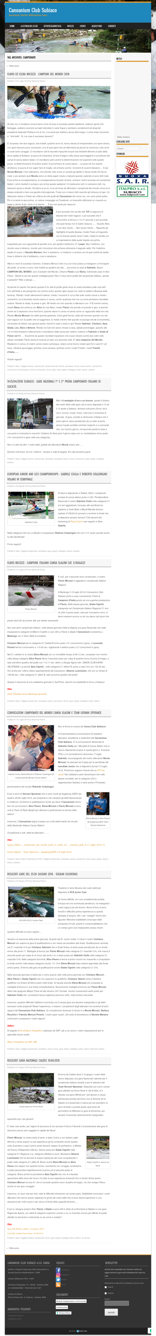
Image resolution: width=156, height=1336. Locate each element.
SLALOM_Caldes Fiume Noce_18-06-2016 (25, 1233)
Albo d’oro (97, 26)
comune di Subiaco (38, 369)
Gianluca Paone (38, 81)
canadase (69, 366)
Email (108, 1299)
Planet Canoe (77, 521)
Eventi (83, 26)
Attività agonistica (52, 26)
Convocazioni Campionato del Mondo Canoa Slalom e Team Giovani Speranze (54, 713)
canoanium (97, 366)
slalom (84, 369)
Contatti (112, 26)
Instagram (65, 1274)
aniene (31, 366)
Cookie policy (61, 1307)
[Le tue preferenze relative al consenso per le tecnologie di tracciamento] (151, 1331)
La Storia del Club (29, 26)
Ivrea (59, 369)
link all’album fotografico (30, 1030)
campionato (39, 366)
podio (78, 369)
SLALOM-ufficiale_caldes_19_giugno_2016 (25, 1228)
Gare (18, 366)
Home (12, 26)
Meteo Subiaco (123, 137)
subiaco (91, 369)
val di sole (86, 1237)
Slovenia (94, 1048)
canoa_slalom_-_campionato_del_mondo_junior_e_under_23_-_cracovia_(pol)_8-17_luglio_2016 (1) (56, 844)
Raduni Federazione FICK (31, 859)
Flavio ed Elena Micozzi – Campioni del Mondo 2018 (38, 74)
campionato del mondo (54, 366)
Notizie (70, 26)
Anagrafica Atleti (14, 1318)
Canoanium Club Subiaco (33, 10)
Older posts (12, 65)
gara (54, 369)
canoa (76, 366)
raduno (105, 859)
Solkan (101, 1048)
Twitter (63, 1279)
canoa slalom (85, 366)
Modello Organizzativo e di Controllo (71, 1301)
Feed (63, 1284)
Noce (72, 1237)
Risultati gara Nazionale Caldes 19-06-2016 (33, 1060)
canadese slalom (61, 458)
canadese (49, 458)
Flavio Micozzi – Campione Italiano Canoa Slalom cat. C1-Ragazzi (46, 563)
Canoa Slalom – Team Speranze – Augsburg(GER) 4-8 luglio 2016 (39, 851)
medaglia (71, 369)
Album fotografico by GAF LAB (22, 1041)
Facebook (65, 1269)
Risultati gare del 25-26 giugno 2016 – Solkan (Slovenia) (42, 874)
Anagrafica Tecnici (15, 1315)
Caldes (31, 1237)
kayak (64, 369)
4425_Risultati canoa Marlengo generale (26, 693)
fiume (49, 369)
